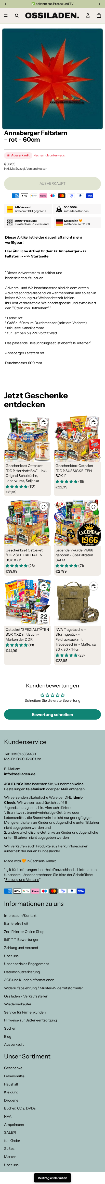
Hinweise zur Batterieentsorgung (30, 1020)
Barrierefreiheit (16, 923)
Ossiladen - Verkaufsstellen (26, 996)
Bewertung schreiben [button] (52, 714)
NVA (7, 1116)
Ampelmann (14, 1124)
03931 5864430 (23, 753)
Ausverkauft (14, 1044)
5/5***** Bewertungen (21, 939)
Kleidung (11, 1092)
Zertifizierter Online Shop (24, 931)
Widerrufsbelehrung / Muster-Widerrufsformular (43, 988)
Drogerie (11, 1100)
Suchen (10, 1028)
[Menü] (6, 15)
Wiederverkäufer (17, 1004)
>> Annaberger (67, 251)
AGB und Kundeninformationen (29, 980)
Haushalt (11, 1084)
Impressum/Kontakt (20, 915)
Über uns (11, 955)
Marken (10, 1156)
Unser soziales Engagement (26, 963)
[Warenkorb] (98, 15)
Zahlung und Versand (22, 879)
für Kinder (12, 1140)
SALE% (10, 1132)
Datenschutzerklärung (22, 972)
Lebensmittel (14, 1076)
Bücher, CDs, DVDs (20, 1108)
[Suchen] (16, 15)
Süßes (9, 1148)
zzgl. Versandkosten (33, 168)
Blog (7, 1036)
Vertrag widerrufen (52, 1178)
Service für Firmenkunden (25, 1012)
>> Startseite (37, 256)
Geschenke (13, 1068)
